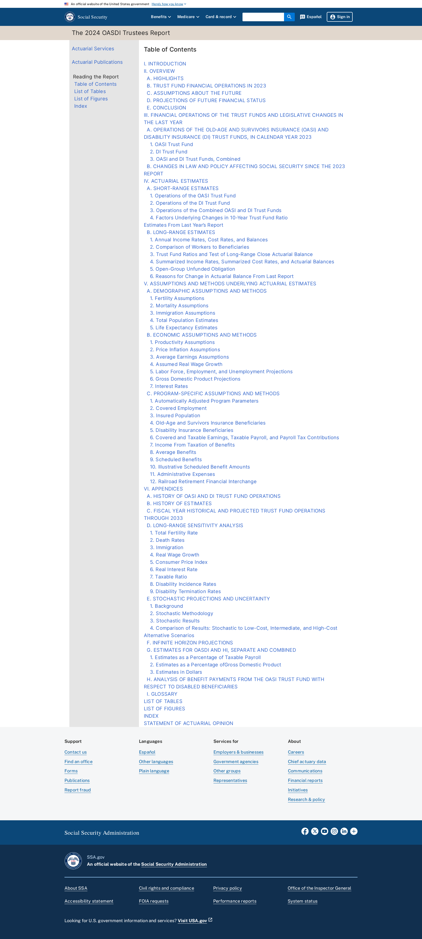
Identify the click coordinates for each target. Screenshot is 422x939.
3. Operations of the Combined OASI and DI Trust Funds (212, 210)
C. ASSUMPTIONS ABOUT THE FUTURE (193, 93)
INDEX (151, 716)
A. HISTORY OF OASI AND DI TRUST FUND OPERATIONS (212, 496)
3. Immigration (164, 547)
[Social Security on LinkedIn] (344, 833)
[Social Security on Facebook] (305, 833)
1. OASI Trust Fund (168, 144)
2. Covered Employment (175, 408)
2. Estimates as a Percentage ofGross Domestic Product (212, 665)
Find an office (78, 761)
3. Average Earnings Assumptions (186, 357)
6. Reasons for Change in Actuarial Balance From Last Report (219, 276)
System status (303, 901)
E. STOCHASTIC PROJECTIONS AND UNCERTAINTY (207, 599)
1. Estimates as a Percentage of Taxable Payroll (202, 657)
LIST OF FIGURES (164, 709)
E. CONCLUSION (165, 108)
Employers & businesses (238, 752)
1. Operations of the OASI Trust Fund (190, 196)
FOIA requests (154, 901)
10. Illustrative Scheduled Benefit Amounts (197, 467)
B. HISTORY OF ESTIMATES (178, 503)
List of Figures (91, 99)
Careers (296, 752)
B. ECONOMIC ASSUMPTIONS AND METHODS (200, 335)
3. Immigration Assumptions (179, 313)
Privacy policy (227, 888)
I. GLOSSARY (161, 694)
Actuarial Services (93, 49)
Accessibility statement (89, 901)
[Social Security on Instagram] (334, 833)
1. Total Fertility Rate (171, 533)
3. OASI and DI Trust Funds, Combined (192, 159)
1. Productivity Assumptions (179, 342)
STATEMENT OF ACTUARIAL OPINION (188, 723)
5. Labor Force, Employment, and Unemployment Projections (218, 371)
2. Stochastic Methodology (178, 613)
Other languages (156, 761)
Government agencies (235, 761)
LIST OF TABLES (163, 701)
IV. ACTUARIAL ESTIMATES (176, 181)
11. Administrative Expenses (179, 474)
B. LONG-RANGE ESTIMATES (179, 232)
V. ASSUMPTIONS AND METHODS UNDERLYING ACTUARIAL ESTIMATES (230, 284)
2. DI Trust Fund (165, 152)
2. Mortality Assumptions (176, 306)
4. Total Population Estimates (181, 320)
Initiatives (298, 789)
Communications (305, 770)
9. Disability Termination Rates (182, 591)
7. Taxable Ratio (165, 577)
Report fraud (77, 789)
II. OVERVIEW (159, 71)
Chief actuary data (307, 761)
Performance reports (234, 901)
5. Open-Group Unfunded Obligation (189, 269)
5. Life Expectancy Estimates (180, 328)
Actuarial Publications (97, 62)
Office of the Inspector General (319, 888)
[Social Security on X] (314, 833)
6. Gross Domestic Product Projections (192, 379)
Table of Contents (95, 84)
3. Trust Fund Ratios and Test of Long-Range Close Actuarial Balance (228, 254)
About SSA (75, 888)
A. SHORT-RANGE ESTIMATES (181, 188)
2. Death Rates (164, 540)
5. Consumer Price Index (176, 562)
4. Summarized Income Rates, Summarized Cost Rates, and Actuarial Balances (239, 262)
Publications (77, 780)
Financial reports (305, 780)
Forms (71, 770)
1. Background (163, 606)
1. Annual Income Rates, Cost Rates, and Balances (206, 240)
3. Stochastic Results (172, 621)
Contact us (75, 752)
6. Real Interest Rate (171, 569)
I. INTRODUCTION (165, 64)
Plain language (154, 770)
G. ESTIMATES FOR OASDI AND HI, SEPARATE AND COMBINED (220, 650)
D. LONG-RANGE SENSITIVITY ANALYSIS (193, 525)
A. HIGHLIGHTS (164, 78)
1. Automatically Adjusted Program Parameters (201, 401)
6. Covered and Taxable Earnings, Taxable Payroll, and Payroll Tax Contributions (241, 437)
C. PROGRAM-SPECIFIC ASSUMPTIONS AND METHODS (212, 393)
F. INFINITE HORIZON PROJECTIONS (188, 643)
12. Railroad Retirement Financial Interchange (200, 481)
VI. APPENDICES (163, 489)
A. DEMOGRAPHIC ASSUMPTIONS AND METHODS (205, 291)
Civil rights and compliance (166, 888)
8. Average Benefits (170, 452)
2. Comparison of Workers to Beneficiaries (196, 247)
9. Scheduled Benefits (173, 459)
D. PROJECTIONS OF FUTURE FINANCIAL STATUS (205, 100)
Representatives (230, 780)
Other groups (227, 770)
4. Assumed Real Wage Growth (183, 364)
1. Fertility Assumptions (174, 298)
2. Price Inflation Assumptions (182, 349)
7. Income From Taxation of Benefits (189, 445)
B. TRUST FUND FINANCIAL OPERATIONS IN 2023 (205, 86)
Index (80, 106)
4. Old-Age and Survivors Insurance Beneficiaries (204, 423)
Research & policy (306, 799)
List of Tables (90, 91)
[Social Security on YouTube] (324, 833)
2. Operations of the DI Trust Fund (187, 203)
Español (147, 752)
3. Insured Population (172, 415)
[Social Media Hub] (354, 833)
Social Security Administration (174, 864)
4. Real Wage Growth (172, 555)
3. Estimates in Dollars (173, 672)
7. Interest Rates (166, 386)
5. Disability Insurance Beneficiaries (188, 430)
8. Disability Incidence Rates (180, 584)
